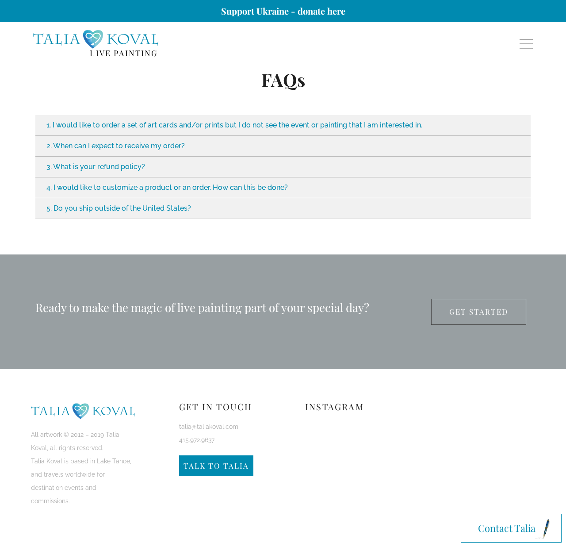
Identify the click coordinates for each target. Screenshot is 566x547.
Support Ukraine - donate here (283, 11)
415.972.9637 (196, 439)
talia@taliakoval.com (208, 426)
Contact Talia (506, 528)
